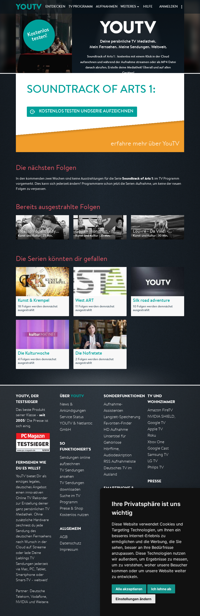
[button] (181, 7)
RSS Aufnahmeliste (120, 461)
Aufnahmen (107, 7)
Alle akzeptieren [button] (129, 589)
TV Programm (81, 7)
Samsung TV (158, 454)
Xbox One (156, 441)
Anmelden (168, 7)
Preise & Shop (71, 508)
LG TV (153, 460)
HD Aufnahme (116, 429)
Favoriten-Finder (118, 423)
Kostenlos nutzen (74, 514)
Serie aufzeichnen (86, 111)
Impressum (69, 549)
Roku (152, 435)
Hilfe (147, 7)
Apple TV (155, 429)
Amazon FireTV (160, 410)
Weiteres (128, 7)
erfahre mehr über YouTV (145, 143)
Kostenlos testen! (38, 35)
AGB (64, 536)
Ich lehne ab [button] (161, 589)
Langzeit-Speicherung (122, 416)
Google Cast (158, 448)
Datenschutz (70, 543)
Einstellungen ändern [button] (133, 599)
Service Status (72, 416)
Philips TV (156, 467)
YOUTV (28, 6)
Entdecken (55, 7)
